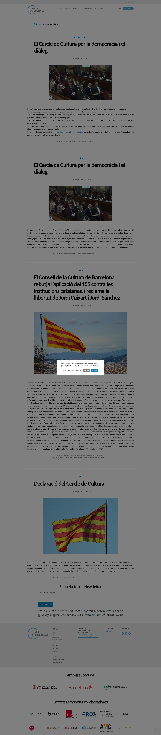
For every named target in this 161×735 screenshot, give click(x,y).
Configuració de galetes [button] (68, 370)
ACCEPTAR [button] (94, 370)
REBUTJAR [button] (86, 370)
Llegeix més (79, 370)
